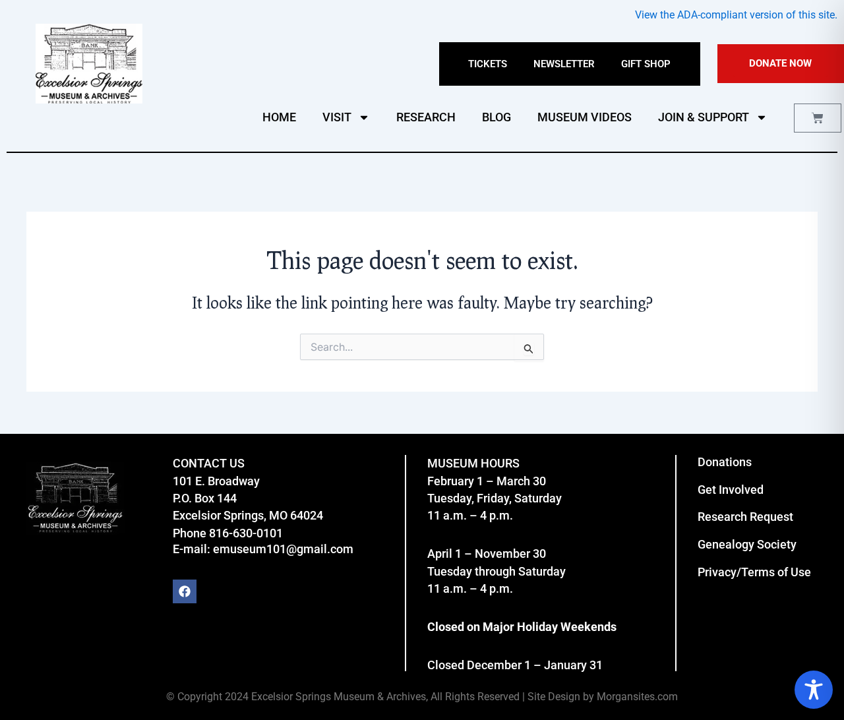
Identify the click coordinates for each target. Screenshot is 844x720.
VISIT (336, 117)
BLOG (496, 117)
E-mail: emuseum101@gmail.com (263, 549)
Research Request (745, 517)
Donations (725, 462)
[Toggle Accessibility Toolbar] (813, 689)
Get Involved (731, 489)
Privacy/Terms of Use (754, 572)
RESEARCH (426, 117)
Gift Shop (646, 64)
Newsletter (564, 64)
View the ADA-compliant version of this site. (736, 15)
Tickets (487, 64)
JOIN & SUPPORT (703, 117)
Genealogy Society (747, 544)
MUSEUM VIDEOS (584, 117)
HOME (279, 117)
